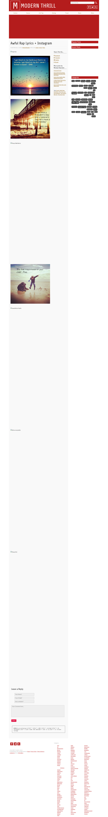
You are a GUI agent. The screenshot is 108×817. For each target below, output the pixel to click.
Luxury (85, 780)
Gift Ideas (73, 769)
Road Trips (86, 795)
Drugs (72, 757)
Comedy (78, 112)
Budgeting (86, 750)
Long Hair (86, 779)
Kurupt (57, 90)
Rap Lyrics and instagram (60, 92)
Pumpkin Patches (88, 791)
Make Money (59, 782)
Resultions (59, 795)
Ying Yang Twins (61, 94)
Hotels (72, 774)
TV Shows (74, 107)
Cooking (88, 111)
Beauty (81, 86)
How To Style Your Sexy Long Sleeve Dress (60, 85)
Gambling (80, 93)
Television (84, 99)
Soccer (58, 800)
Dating (54, 13)
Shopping (78, 81)
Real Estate (73, 792)
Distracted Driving (57, 70)
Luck (72, 780)
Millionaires (59, 783)
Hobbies (85, 85)
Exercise (58, 762)
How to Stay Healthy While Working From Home (59, 78)
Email (56, 62)
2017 (93, 97)
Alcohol (93, 116)
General (58, 769)
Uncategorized (60, 809)
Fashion (93, 81)
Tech (90, 104)
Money (96, 111)
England (59, 760)
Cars (73, 99)
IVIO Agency (20, 753)
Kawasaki (86, 776)
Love (92, 112)
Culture (15, 13)
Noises (72, 788)
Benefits (89, 106)
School (72, 797)
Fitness (93, 83)
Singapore (73, 798)
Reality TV (86, 792)
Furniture (73, 766)
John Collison (74, 776)
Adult (72, 745)
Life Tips (41, 13)
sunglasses (86, 804)
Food (73, 81)
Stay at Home (87, 801)
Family (73, 112)
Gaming (95, 107)
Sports (90, 88)
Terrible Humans (60, 807)
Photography (73, 789)
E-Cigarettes (86, 757)
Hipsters (72, 771)
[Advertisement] (54, 27)
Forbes (85, 765)
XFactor (86, 814)
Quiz (58, 792)
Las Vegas (59, 777)
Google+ (57, 58)
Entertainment (92, 102)
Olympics (62, 767)
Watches (59, 812)
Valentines (73, 809)
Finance (86, 763)
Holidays (72, 772)
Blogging (73, 750)
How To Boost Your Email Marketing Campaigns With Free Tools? (59, 74)
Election (72, 759)
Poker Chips (86, 789)
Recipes (58, 794)
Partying (78, 99)
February (72, 763)
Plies (60, 91)
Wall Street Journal (88, 810)
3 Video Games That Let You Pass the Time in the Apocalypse (60, 81)
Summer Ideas (74, 804)
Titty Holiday (63, 93)
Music (79, 13)
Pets (85, 92)
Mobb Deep (62, 90)
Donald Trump (87, 756)
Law (72, 777)
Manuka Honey (74, 782)
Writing (58, 814)
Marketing (86, 782)
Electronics (86, 759)
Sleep (85, 798)
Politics (58, 791)
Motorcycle (86, 783)
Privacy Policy (34, 751)
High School (59, 771)
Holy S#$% (91, 85)
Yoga (58, 815)
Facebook (57, 55)
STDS (58, 803)
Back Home (86, 747)
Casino (94, 88)
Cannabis (73, 751)
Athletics (72, 747)
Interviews (59, 776)
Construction (87, 753)
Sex (94, 90)
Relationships (91, 92)
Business (59, 751)
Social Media (73, 800)
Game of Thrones (74, 768)
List (90, 95)
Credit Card (73, 754)
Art (57, 747)
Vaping (85, 809)
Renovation (86, 794)
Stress (72, 803)
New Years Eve (87, 786)
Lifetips (89, 114)
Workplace (89, 109)
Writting (72, 814)
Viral (93, 114)
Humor (28, 13)
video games (60, 810)
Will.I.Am (55, 94)
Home (88, 81)
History (85, 771)
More (92, 13)
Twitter (57, 60)
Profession (73, 791)
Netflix (72, 786)
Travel (67, 13)
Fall (71, 762)
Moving (72, 785)
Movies (90, 99)
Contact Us (12, 753)
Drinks (93, 94)
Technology (75, 86)
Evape (85, 760)
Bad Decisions (84, 102)
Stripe (85, 803)
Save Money (59, 797)
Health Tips (82, 107)
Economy (59, 759)
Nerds (58, 786)
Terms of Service (40, 751)
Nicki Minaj (56, 91)
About (28, 751)
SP (84, 800)
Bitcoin (58, 750)
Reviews (85, 87)
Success (58, 804)
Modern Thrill (34, 6)
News (58, 788)
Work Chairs (73, 812)
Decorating (73, 756)
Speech (58, 801)
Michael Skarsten (26, 47)
